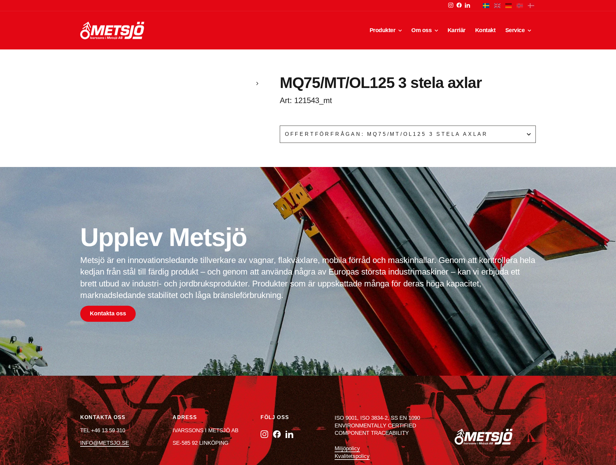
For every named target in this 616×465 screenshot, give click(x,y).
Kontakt (485, 30)
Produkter (383, 30)
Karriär (457, 30)
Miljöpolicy (347, 448)
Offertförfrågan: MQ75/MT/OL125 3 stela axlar (386, 134)
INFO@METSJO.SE (104, 443)
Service (515, 30)
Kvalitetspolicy (352, 456)
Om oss (422, 30)
